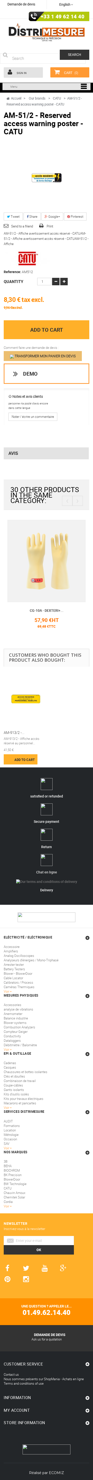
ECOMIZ (56, 1473)
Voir (7, 1148)
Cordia (8, 1201)
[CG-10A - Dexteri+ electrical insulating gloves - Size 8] (46, 560)
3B (5, 1161)
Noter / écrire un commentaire (33, 416)
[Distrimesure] (46, 32)
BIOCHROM (12, 1170)
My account (17, 1410)
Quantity (13, 281)
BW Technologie (15, 1184)
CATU (8, 1188)
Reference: (12, 272)
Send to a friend (22, 226)
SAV (6, 1143)
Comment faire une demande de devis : (31, 347)
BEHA (8, 1166)
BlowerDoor (12, 1179)
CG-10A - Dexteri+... (46, 610)
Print (50, 226)
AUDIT (8, 1121)
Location (10, 1130)
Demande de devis (21, 4)
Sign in (21, 73)
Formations (12, 1125)
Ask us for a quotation (46, 1339)
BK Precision (13, 1175)
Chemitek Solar (14, 1197)
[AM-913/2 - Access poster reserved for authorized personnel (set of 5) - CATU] (26, 699)
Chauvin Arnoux (14, 1193)
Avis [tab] (13, 453)
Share (33, 216)
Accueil (16, 98)
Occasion (10, 1139)
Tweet (15, 216)
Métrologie (11, 1134)
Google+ (54, 216)
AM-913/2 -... (14, 732)
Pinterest (76, 216)
